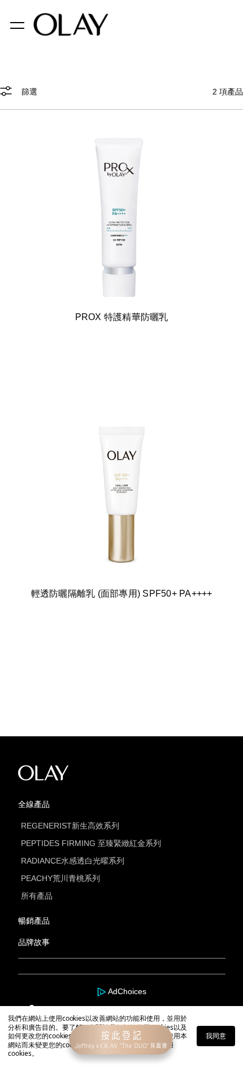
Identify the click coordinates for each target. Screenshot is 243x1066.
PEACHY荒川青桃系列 (60, 878)
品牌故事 (34, 942)
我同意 (216, 1036)
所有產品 (37, 895)
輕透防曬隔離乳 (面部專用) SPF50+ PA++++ (121, 593)
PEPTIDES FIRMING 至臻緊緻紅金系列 (91, 843)
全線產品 (34, 804)
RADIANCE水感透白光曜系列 (72, 860)
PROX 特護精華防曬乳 (121, 317)
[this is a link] (121, 218)
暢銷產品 (34, 920)
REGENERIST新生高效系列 (70, 825)
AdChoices (127, 991)
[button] (121, 98)
